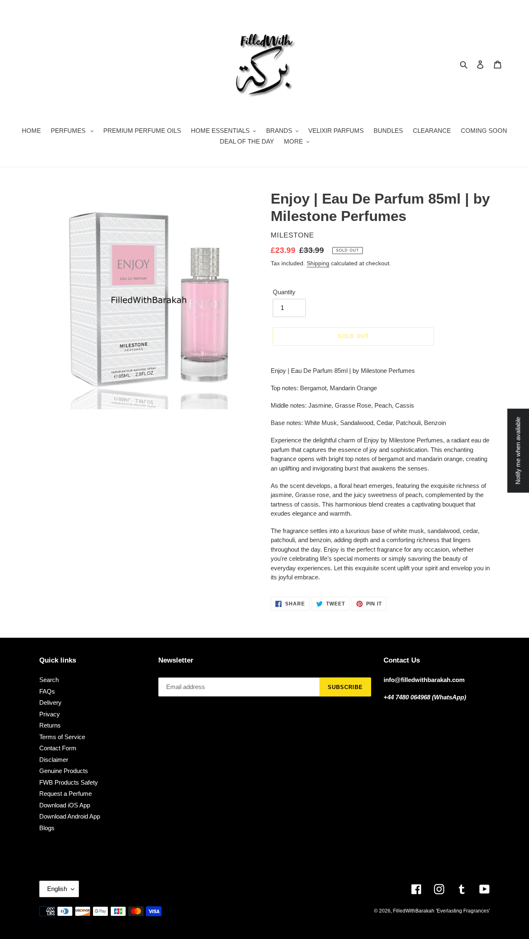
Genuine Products (63, 770)
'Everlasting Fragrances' (463, 911)
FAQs (47, 691)
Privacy (49, 714)
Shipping (318, 263)
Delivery (50, 702)
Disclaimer (53, 759)
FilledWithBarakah (413, 911)
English (57, 888)
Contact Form (57, 748)
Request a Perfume (65, 793)
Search (49, 679)
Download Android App (69, 816)
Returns (50, 725)
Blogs (47, 827)
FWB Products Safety (68, 782)
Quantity (284, 291)
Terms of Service (62, 736)
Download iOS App (64, 805)
